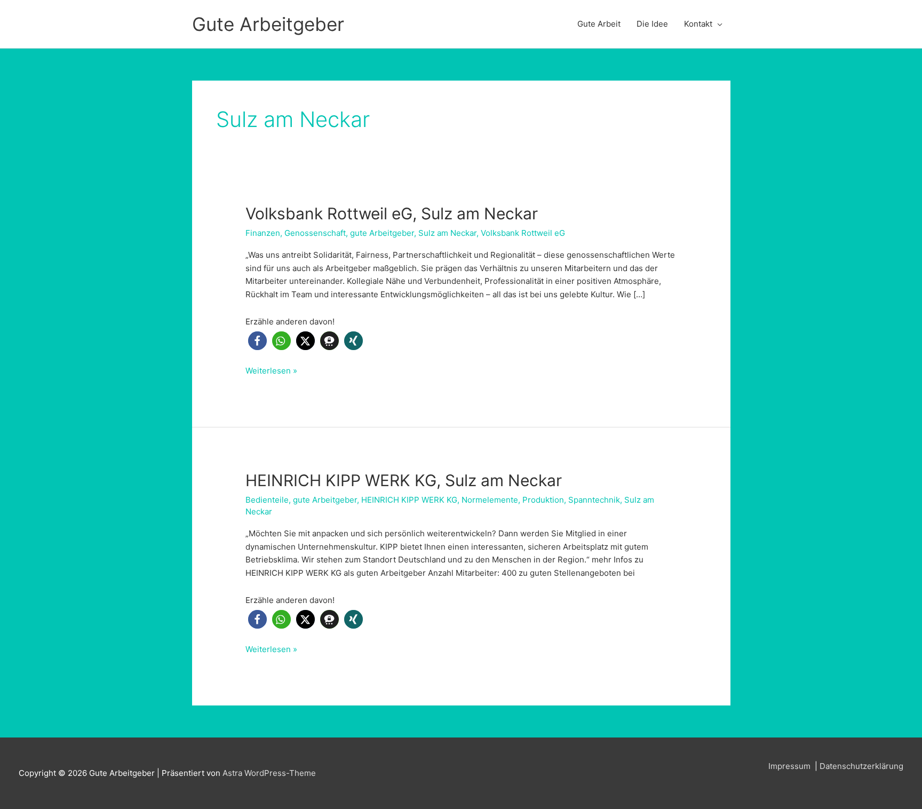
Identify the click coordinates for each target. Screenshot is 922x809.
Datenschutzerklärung (861, 766)
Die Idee (652, 24)
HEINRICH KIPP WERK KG (409, 500)
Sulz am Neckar (447, 233)
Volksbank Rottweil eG (523, 233)
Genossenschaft (315, 233)
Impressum (790, 766)
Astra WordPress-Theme (269, 773)
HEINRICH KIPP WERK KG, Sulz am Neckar (403, 480)
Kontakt (698, 24)
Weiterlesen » (271, 371)
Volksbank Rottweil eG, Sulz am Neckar (391, 213)
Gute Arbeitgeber (268, 24)
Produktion (543, 500)
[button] (257, 340)
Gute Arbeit (599, 24)
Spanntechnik (594, 500)
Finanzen (262, 233)
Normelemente (490, 500)
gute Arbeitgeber (382, 233)
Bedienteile (267, 500)
